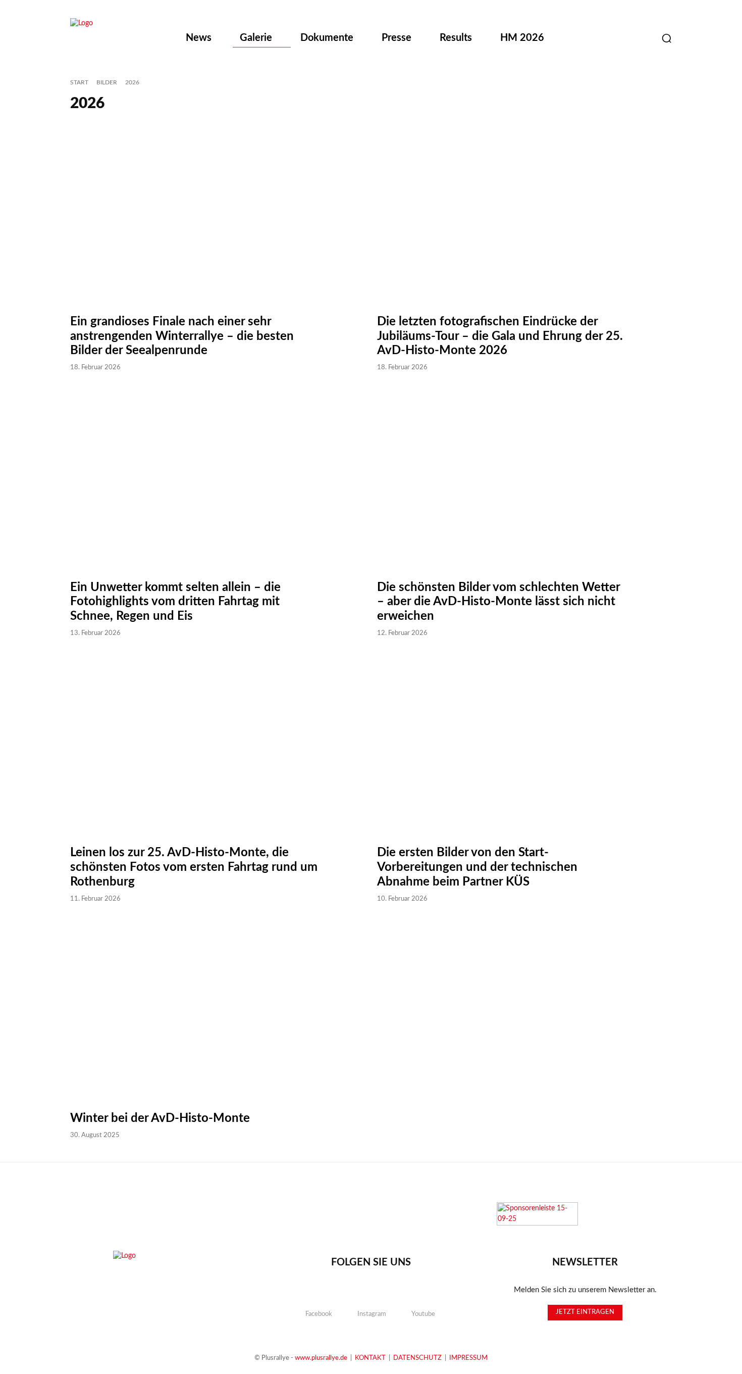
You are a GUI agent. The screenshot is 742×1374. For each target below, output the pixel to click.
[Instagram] (616, 38)
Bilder (106, 82)
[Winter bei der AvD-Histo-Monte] (217, 1007)
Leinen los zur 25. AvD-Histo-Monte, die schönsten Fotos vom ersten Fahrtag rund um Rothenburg (193, 867)
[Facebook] (590, 38)
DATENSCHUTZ (417, 1358)
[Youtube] (641, 38)
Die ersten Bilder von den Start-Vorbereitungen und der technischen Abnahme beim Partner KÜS (477, 867)
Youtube (423, 1314)
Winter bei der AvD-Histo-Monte (160, 1118)
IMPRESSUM (468, 1358)
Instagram (371, 1314)
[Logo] (122, 39)
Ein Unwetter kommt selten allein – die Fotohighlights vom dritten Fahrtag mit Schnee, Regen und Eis (175, 602)
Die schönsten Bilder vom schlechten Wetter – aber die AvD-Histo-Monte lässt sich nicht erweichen (498, 602)
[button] (666, 38)
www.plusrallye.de (321, 1358)
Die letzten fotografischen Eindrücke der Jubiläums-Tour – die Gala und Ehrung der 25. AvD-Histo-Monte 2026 (500, 336)
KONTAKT (370, 1358)
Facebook (318, 1314)
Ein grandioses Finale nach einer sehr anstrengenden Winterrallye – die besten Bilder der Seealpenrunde (182, 336)
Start (79, 82)
